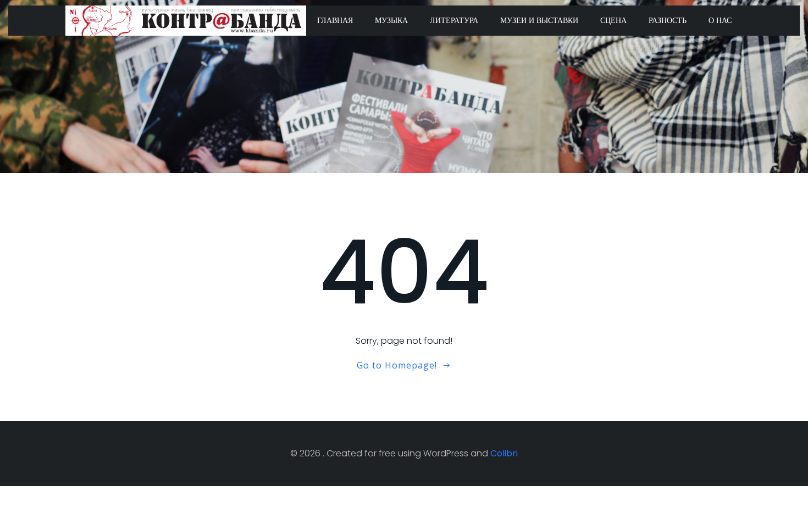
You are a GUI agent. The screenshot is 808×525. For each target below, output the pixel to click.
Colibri (504, 453)
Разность (668, 20)
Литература (454, 20)
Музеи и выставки (539, 20)
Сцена (613, 20)
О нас (720, 20)
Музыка (391, 20)
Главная (335, 20)
